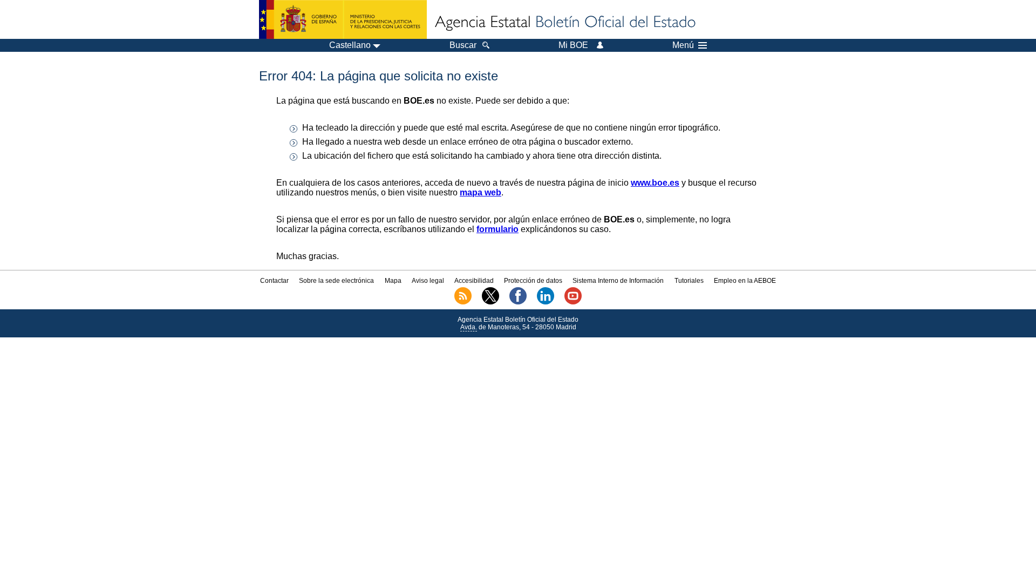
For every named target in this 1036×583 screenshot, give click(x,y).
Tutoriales (689, 280)
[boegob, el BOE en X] (490, 302)
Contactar (274, 280)
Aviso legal (428, 280)
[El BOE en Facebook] (518, 302)
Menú (683, 45)
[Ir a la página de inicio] (564, 22)
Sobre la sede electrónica (336, 280)
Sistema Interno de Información (618, 280)
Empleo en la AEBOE (745, 280)
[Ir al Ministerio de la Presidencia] (343, 19)
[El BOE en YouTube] (573, 302)
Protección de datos (533, 280)
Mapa (393, 280)
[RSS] (463, 302)
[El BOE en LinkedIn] (545, 302)
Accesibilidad (474, 280)
